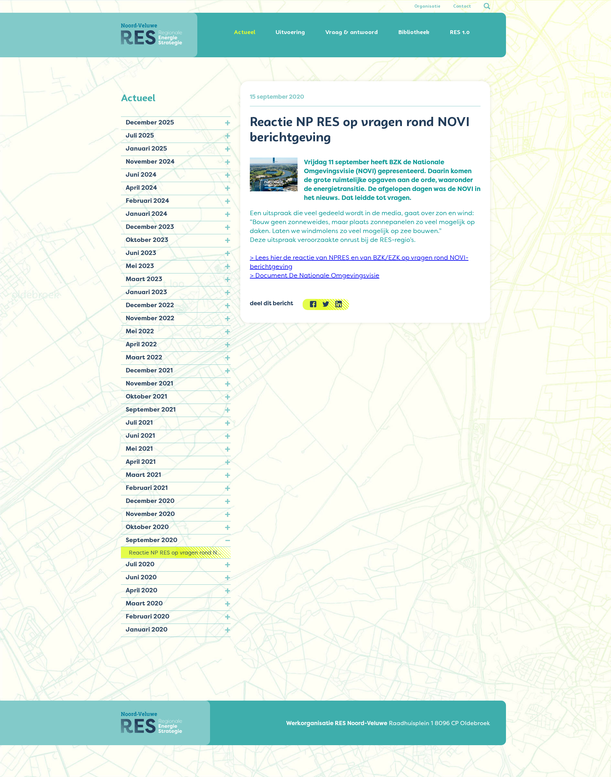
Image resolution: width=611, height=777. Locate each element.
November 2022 (150, 318)
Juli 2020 (140, 564)
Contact (462, 6)
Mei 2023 (140, 266)
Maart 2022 (144, 357)
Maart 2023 (144, 279)
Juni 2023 (141, 253)
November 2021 (149, 383)
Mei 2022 (140, 331)
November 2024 (150, 161)
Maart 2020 (144, 603)
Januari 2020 (146, 629)
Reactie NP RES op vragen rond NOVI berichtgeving (180, 552)
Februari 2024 (147, 200)
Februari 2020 (147, 616)
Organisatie (427, 6)
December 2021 (149, 370)
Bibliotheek (413, 32)
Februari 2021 (147, 488)
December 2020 (150, 501)
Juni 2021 (140, 435)
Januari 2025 (146, 148)
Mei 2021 (139, 448)
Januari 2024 (146, 213)
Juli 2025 (140, 135)
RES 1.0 (460, 32)
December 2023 (150, 227)
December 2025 (150, 122)
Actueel (244, 32)
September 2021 (151, 409)
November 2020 (150, 514)
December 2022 (150, 305)
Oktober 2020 (147, 527)
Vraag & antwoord (351, 32)
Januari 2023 (146, 292)
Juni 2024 (141, 174)
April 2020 (141, 590)
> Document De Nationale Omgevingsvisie (314, 275)
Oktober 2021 (146, 396)
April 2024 (141, 187)
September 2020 (151, 540)
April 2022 (141, 344)
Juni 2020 (141, 577)
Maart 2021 (143, 474)
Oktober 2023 (147, 240)
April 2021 (141, 461)
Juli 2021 (139, 422)
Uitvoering (290, 32)
